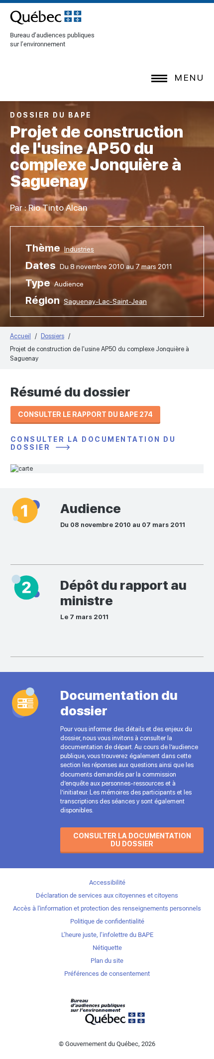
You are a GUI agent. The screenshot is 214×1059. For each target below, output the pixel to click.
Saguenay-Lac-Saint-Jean (105, 301)
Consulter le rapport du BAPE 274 (85, 414)
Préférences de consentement (107, 973)
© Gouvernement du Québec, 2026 (107, 1044)
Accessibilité (107, 882)
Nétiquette (107, 947)
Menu (189, 77)
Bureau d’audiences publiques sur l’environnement (46, 17)
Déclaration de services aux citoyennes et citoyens (107, 895)
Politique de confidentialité (107, 921)
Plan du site (107, 960)
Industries (79, 249)
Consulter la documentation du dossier (93, 443)
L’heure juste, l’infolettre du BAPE (107, 934)
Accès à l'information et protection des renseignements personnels (107, 908)
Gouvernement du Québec (107, 1011)
